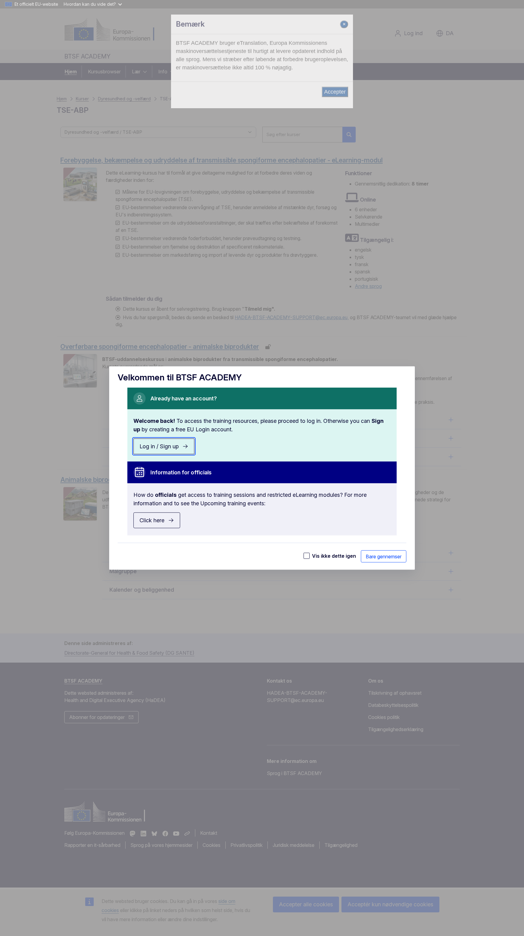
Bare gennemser (383, 556)
